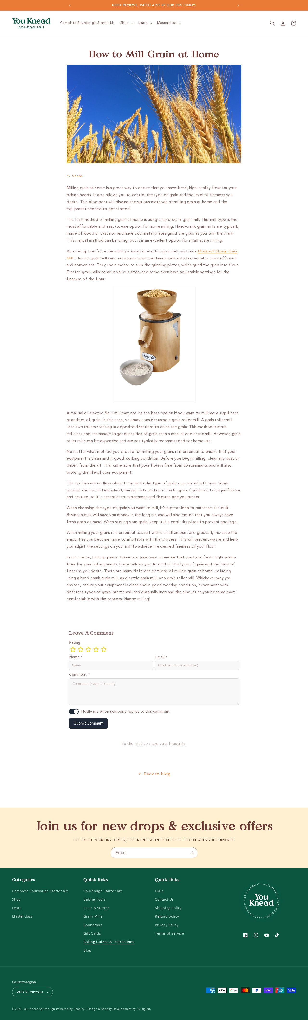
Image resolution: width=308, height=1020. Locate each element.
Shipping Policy (168, 907)
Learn (17, 907)
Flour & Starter (96, 907)
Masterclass (22, 916)
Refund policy (167, 916)
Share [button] (77, 176)
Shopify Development (116, 1009)
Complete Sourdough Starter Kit (40, 891)
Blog (87, 950)
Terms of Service (169, 933)
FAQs (159, 891)
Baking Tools (94, 899)
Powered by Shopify (70, 1009)
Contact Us (164, 899)
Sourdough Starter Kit (102, 891)
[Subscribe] (191, 852)
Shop (16, 899)
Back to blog (157, 774)
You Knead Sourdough (39, 1009)
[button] (126, 23)
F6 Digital (143, 1009)
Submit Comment (88, 723)
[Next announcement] (238, 5)
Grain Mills (93, 916)
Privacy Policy (166, 925)
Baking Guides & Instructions (108, 941)
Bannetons (92, 925)
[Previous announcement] (69, 5)
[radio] (73, 649)
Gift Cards (92, 933)
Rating (74, 642)
